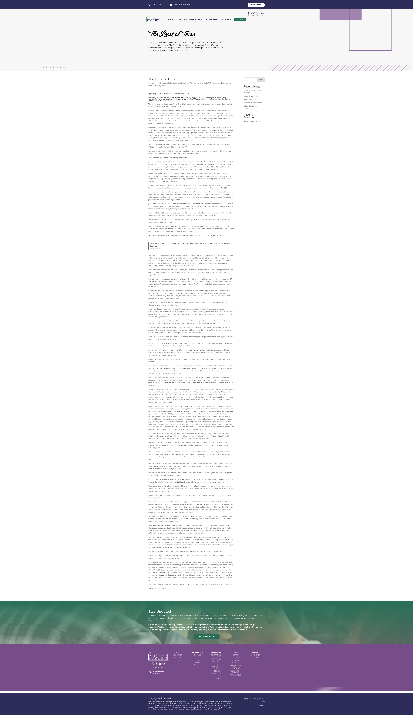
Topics (181, 20)
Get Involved (211, 20)
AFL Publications (182, 83)
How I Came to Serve (251, 99)
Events (225, 20)
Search (260, 80)
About (170, 20)
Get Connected (206, 636)
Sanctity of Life (160, 86)
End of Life (208, 83)
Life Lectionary (216, 659)
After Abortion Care (196, 83)
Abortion (172, 83)
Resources (194, 20)
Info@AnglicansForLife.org (182, 4)
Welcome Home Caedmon (253, 103)
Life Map (216, 679)
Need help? (256, 5)
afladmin (154, 83)
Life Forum (255, 658)
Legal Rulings (223, 83)
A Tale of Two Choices (251, 96)
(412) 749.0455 (158, 5)
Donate (239, 19)
